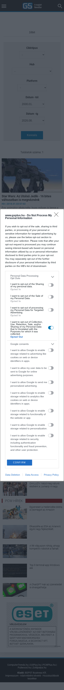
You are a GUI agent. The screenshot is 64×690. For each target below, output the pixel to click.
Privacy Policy (51, 474)
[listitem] (32, 277)
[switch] (51, 285)
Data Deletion (12, 474)
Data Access (32, 474)
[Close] (57, 215)
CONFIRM (19, 462)
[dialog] (32, 345)
